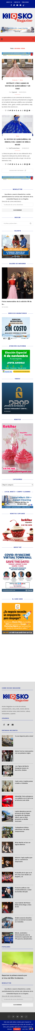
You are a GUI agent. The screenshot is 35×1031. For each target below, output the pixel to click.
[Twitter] (14, 5)
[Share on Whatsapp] (22, 110)
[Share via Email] (29, 110)
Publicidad (25, 2)
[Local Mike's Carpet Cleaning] (17, 496)
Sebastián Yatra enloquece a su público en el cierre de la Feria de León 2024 (24, 798)
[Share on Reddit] (18, 110)
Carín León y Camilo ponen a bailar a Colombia (24, 782)
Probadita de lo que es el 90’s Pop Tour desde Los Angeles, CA (23, 875)
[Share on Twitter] (10, 110)
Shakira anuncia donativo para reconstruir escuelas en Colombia (23, 920)
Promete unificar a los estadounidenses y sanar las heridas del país (23, 890)
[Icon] (7, 740)
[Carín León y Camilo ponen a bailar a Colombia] (7, 786)
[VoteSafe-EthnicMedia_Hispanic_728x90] (17, 53)
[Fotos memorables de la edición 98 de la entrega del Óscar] (17, 283)
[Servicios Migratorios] (16, 318)
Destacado (15, 80)
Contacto (17, 2)
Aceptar (17, 1029)
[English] (30, 1029)
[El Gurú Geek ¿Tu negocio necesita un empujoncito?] (17, 604)
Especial (14, 92)
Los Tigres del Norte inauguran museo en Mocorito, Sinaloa (22, 768)
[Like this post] (5, 110)
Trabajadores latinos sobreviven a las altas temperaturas (22, 830)
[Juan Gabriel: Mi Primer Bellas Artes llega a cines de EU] (7, 907)
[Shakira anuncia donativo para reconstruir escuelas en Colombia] (7, 922)
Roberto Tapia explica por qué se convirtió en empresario (23, 860)
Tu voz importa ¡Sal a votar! (24, 736)
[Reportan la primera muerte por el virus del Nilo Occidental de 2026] (17, 962)
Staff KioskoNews (14, 148)
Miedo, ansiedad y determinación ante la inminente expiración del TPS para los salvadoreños (23, 936)
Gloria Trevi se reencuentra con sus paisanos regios (24, 752)
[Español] (32, 1029)
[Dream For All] (16, 236)
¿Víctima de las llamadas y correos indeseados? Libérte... (15, 407)
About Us (9, 2)
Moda (21, 80)
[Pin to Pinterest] (12, 110)
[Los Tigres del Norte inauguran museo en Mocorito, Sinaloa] (7, 771)
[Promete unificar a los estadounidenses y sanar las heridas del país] (7, 892)
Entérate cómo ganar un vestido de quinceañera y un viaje (17, 86)
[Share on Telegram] (25, 110)
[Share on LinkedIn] (14, 110)
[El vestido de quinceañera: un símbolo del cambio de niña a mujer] (17, 125)
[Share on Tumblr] (16, 110)
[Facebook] (11, 5)
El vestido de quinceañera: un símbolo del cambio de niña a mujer (17, 142)
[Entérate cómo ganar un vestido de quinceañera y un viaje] (17, 69)
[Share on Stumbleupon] (20, 110)
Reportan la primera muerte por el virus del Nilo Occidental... (14, 977)
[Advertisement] (17, 659)
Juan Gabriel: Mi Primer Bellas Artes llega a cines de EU (23, 905)
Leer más (25, 1029)
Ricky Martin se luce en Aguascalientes (22, 844)
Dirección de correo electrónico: (11, 201)
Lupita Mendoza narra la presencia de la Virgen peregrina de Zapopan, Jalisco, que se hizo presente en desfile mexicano (23, 816)
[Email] (20, 5)
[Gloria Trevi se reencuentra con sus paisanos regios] (7, 756)
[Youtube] (17, 5)
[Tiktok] (23, 5)
